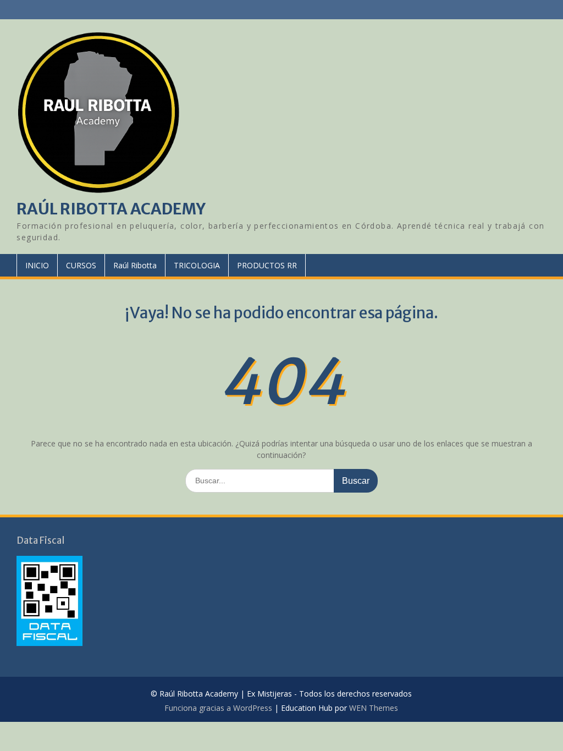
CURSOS (81, 265)
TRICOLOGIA (197, 265)
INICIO (37, 265)
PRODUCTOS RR (267, 265)
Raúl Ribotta (135, 265)
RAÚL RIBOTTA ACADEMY (111, 209)
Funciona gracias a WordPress (218, 708)
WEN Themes (373, 708)
